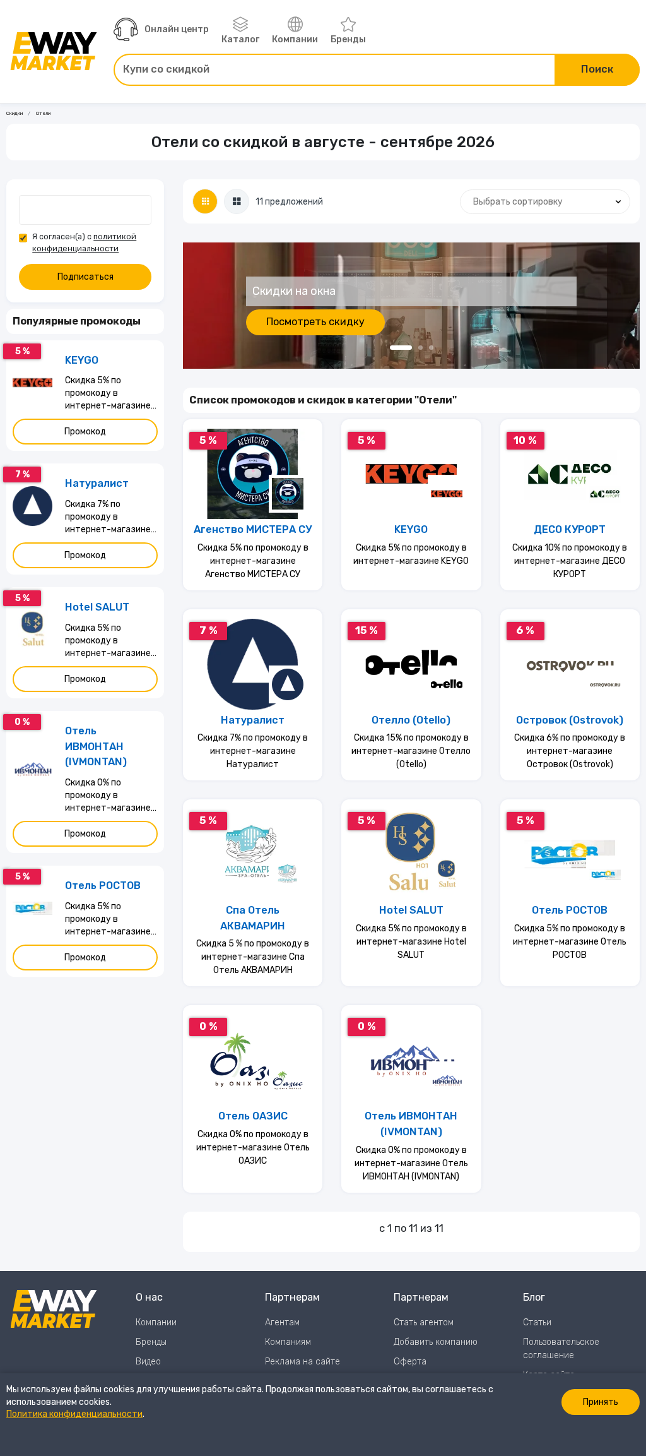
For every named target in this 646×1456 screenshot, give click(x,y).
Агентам (282, 1322)
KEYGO (411, 529)
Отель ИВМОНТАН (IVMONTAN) (411, 1124)
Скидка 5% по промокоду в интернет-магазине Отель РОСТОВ (569, 941)
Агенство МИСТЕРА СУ (253, 529)
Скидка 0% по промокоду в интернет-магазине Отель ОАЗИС (253, 1147)
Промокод (85, 431)
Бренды (348, 39)
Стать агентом (424, 1322)
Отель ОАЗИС (253, 1116)
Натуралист (253, 720)
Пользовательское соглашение (561, 1349)
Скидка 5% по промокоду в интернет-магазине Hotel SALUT (411, 941)
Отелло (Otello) (411, 720)
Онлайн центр (176, 29)
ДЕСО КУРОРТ (570, 529)
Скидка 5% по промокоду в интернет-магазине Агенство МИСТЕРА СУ (252, 561)
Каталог (240, 39)
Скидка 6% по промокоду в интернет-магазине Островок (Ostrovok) (569, 751)
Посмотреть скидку (315, 322)
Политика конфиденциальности (74, 1414)
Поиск (597, 69)
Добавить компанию (436, 1342)
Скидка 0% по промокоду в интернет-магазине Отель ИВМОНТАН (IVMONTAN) (411, 1163)
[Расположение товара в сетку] (205, 201)
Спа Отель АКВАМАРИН (252, 918)
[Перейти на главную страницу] (53, 51)
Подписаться (85, 277)
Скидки (14, 113)
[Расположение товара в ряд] (236, 201)
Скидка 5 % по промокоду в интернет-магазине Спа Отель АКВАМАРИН (252, 957)
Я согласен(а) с (84, 242)
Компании (295, 39)
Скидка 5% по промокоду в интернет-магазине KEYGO (411, 554)
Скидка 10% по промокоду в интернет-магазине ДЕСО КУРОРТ (569, 561)
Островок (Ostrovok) (569, 720)
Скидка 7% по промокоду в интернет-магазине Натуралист (252, 751)
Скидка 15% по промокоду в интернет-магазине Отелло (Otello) (411, 751)
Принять (600, 1402)
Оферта (410, 1361)
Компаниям (288, 1342)
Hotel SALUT (411, 910)
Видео (148, 1361)
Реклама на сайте (302, 1361)
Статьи (537, 1322)
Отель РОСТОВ (570, 910)
